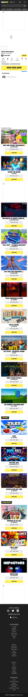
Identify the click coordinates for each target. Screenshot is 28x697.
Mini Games (6, 64)
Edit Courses (18, 9)
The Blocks (14, 673)
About (14, 689)
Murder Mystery (16, 64)
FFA (14, 638)
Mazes (14, 654)
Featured (14, 667)
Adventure (14, 655)
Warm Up (14, 662)
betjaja (15, 549)
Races (14, 664)
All (14, 665)
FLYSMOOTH (15, 246)
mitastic (15, 326)
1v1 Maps (14, 626)
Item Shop (14, 686)
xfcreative (15, 575)
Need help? (24, 71)
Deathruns (10, 9)
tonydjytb (15, 379)
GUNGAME (15, 299)
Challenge (14, 672)
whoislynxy (15, 147)
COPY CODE (14, 152)
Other (14, 670)
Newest (14, 644)
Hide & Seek (14, 633)
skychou (15, 490)
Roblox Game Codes (14, 688)
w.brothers (7, 55)
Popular (14, 683)
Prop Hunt (14, 635)
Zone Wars (14, 647)
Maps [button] (13, 2)
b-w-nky (15, 406)
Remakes (14, 668)
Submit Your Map (14, 681)
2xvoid (15, 173)
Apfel (15, 353)
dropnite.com (19, 695)
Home (4, 9)
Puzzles (14, 631)
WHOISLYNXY (15, 273)
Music (14, 651)
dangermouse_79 (15, 464)
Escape (14, 636)
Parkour (25, 9)
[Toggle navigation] (25, 2)
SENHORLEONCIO (15, 220)
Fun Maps (14, 652)
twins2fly (14, 522)
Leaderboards (14, 684)
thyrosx (15, 437)
